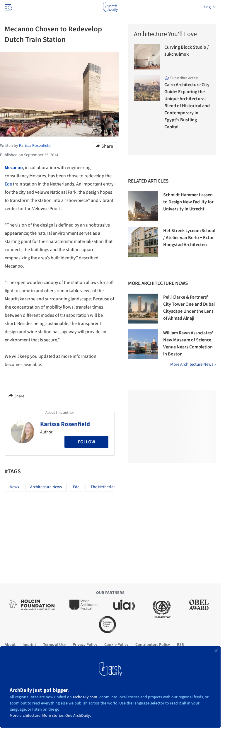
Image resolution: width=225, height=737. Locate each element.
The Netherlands (105, 487)
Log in (209, 7)
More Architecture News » (193, 364)
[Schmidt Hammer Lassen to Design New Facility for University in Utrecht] (143, 206)
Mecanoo (14, 167)
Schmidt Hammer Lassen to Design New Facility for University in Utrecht (188, 202)
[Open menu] (8, 7)
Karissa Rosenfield (65, 424)
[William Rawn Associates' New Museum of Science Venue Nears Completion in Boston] (143, 344)
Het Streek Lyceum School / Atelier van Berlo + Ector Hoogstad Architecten (189, 237)
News (14, 487)
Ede (8, 184)
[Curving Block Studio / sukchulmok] (147, 56)
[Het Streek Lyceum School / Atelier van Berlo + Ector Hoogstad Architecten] (143, 242)
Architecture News (46, 487)
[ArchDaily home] (110, 7)
